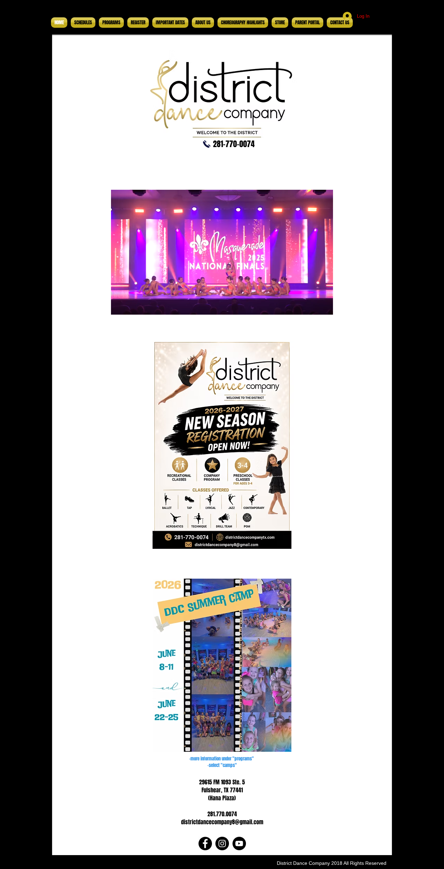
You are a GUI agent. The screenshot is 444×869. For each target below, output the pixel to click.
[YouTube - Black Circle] (239, 843)
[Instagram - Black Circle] (222, 843)
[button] (324, 307)
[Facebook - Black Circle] (205, 843)
